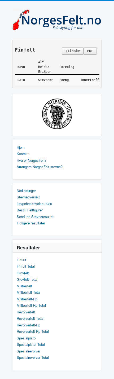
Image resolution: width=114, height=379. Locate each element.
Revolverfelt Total (30, 318)
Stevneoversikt (28, 197)
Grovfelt (23, 273)
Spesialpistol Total (31, 344)
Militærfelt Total (29, 292)
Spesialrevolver (28, 351)
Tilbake (72, 51)
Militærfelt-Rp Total (31, 305)
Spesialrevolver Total (33, 357)
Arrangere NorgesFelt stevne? (40, 166)
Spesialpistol (26, 338)
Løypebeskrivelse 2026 (34, 203)
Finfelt (21, 260)
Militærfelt (24, 286)
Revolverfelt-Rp (28, 325)
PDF (90, 51)
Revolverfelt (26, 312)
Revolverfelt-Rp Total (33, 331)
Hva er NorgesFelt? (31, 160)
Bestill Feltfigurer (30, 210)
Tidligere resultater (31, 223)
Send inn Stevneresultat (35, 216)
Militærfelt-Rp (27, 299)
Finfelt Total (26, 266)
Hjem (21, 147)
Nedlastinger (26, 190)
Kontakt (23, 153)
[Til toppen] (106, 370)
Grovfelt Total (27, 279)
